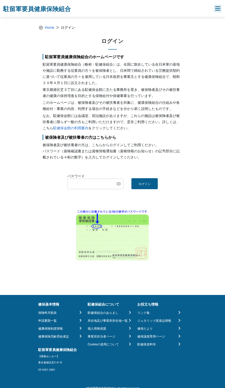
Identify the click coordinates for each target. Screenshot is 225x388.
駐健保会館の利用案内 (70, 127)
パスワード (76, 175)
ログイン (144, 183)
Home (49, 27)
